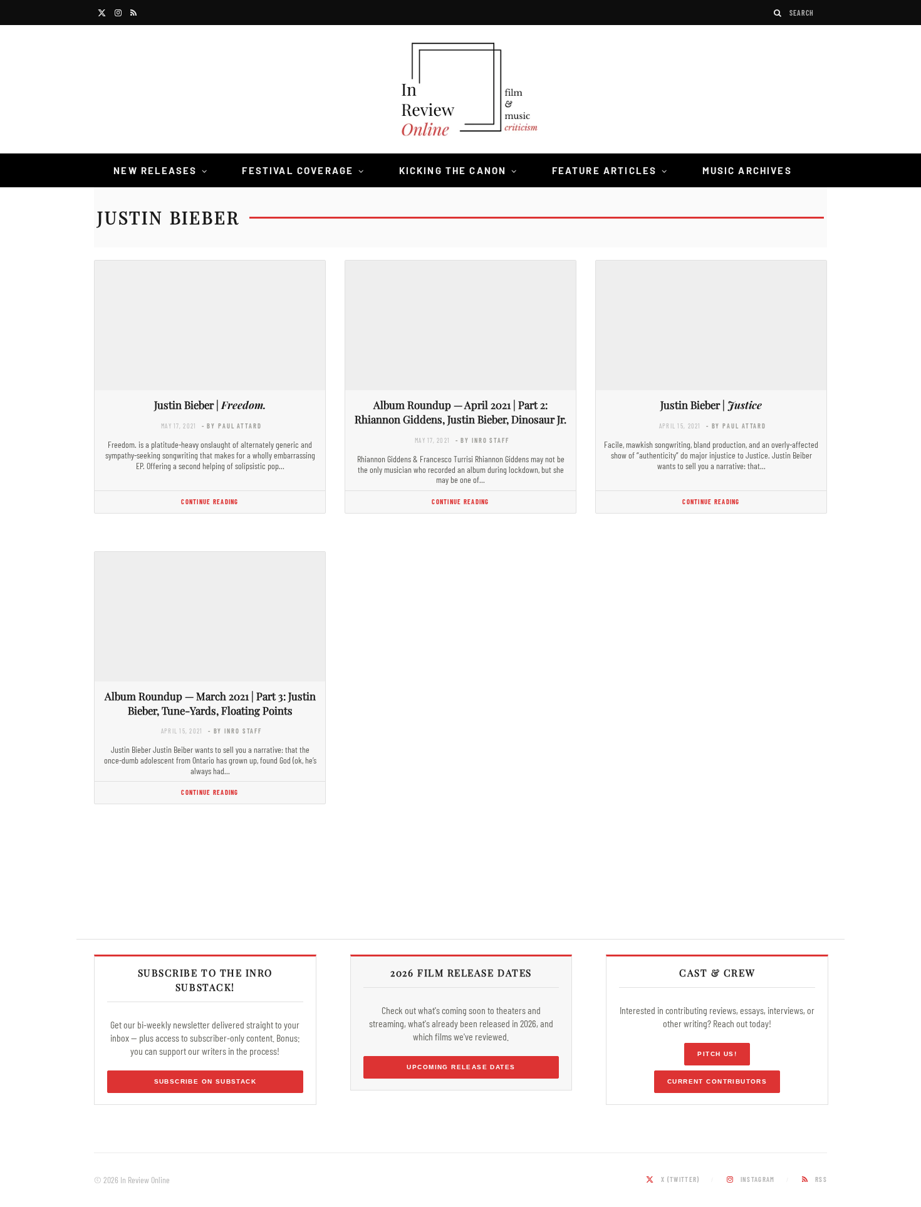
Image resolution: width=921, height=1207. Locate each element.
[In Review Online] (460, 91)
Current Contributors (717, 1081)
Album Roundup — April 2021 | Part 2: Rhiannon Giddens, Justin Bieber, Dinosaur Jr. (460, 412)
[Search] (778, 13)
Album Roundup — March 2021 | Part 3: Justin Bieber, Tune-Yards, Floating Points (210, 703)
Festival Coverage (297, 170)
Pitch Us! (717, 1053)
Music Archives (747, 170)
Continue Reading (209, 501)
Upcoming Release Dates (461, 1067)
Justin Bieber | (210, 405)
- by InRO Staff (482, 440)
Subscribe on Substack (205, 1081)
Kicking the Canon (453, 170)
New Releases (155, 170)
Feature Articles (604, 170)
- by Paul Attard (232, 426)
